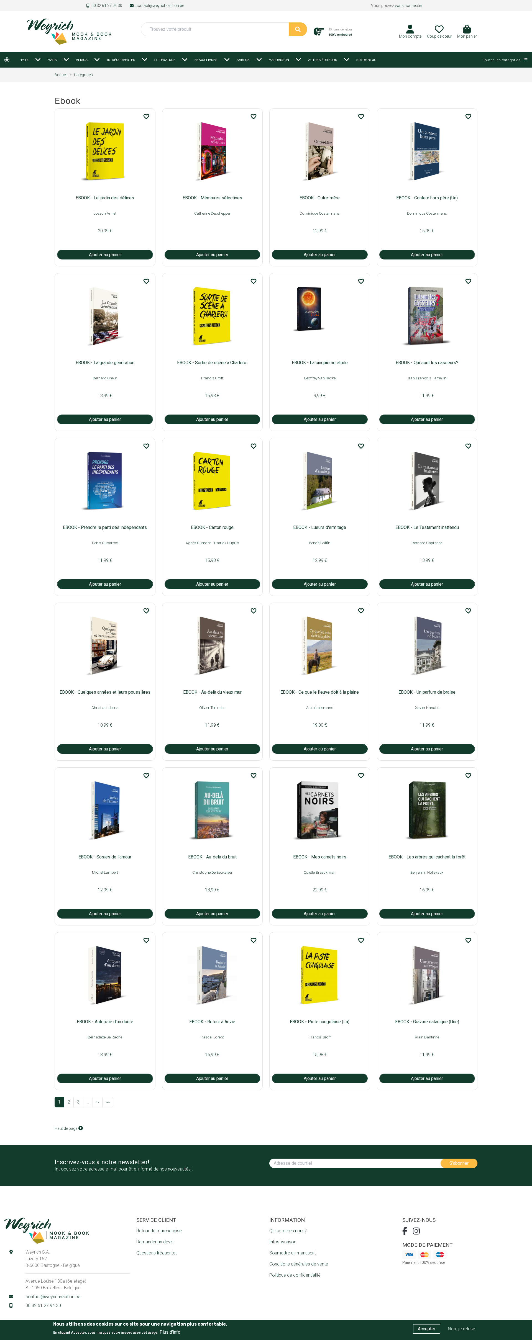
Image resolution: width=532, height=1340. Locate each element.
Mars (52, 60)
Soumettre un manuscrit (292, 1253)
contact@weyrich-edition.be (159, 5)
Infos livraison (282, 1241)
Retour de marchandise (159, 1230)
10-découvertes (121, 60)
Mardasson (279, 60)
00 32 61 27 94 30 (106, 5)
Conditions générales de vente (298, 1264)
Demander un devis (154, 1241)
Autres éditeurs (322, 60)
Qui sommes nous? (288, 1230)
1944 (25, 60)
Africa (82, 60)
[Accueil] (69, 31)
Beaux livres (206, 60)
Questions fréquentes (157, 1253)
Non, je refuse (461, 1328)
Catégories (83, 75)
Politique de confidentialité (295, 1275)
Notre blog (366, 60)
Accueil (7, 59)
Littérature (164, 60)
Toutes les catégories (502, 60)
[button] (467, 33)
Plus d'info (170, 1331)
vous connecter (408, 5)
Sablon (243, 60)
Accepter (426, 1328)
